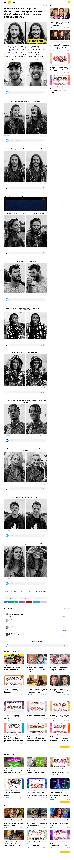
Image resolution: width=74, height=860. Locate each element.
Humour (5, 672)
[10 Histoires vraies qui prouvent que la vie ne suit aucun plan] (37, 706)
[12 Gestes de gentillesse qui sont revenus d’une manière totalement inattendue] (14, 783)
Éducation (6, 743)
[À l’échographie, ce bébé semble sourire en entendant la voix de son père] (14, 835)
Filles (5, 774)
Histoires (28, 847)
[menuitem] (24, 2)
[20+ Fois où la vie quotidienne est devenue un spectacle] (37, 835)
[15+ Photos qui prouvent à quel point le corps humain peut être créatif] (60, 659)
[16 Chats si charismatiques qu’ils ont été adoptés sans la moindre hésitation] (37, 762)
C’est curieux (52, 50)
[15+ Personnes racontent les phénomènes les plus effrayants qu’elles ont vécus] (14, 680)
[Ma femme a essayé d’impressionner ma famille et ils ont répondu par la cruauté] (60, 762)
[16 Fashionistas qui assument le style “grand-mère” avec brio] (14, 762)
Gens (5, 5)
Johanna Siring (15, 49)
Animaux (28, 775)
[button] (11, 598)
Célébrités (52, 27)
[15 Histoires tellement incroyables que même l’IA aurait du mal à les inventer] (60, 706)
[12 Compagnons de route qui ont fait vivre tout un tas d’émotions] (60, 835)
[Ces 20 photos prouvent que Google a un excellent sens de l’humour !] (14, 659)
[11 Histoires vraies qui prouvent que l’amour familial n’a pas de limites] (60, 80)
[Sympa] (12, 2)
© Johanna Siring (7, 87)
